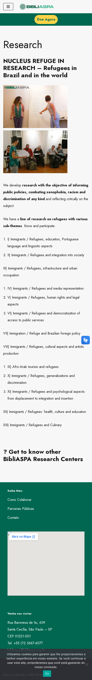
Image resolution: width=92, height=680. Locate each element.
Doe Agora (46, 19)
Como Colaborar (19, 499)
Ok (47, 673)
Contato (13, 517)
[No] (87, 664)
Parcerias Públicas (20, 508)
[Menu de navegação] (8, 6)
